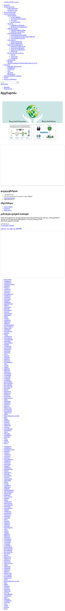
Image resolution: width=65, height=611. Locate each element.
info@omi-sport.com (9, 198)
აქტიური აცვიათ (12, 28)
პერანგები (14, 58)
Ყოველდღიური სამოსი (15, 53)
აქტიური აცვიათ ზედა (18, 32)
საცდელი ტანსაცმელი (18, 49)
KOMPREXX (11, 68)
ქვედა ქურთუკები (16, 41)
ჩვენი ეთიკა (8, 210)
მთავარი (7, 5)
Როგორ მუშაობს (10, 12)
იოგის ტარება (11, 15)
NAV (8, 71)
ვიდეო (6, 77)
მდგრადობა (11, 74)
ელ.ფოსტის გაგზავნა (7, 225)
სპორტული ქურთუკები (18, 46)
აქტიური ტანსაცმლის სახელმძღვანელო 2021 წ (22, 63)
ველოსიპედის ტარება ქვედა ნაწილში (23, 36)
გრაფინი (10, 72)
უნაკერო (10, 23)
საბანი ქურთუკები (16, 43)
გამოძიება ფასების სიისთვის (10, 221)
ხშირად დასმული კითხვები (12, 76)
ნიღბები (10, 61)
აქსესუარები (11, 60)
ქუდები (13, 55)
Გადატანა (14, 56)
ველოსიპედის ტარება (14, 33)
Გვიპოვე (7, 208)
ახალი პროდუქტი (9, 14)
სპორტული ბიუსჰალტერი (19, 27)
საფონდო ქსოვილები (14, 66)
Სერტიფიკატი (12, 10)
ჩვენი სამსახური (12, 8)
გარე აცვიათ (11, 40)
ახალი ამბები (8, 207)
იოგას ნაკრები (15, 22)
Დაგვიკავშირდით (10, 79)
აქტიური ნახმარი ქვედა (18, 30)
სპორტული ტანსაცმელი (15, 45)
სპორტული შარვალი (17, 48)
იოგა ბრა (14, 20)
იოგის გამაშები (16, 17)
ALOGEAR (10, 69)
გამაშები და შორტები (18, 25)
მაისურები (14, 51)
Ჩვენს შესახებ (9, 7)
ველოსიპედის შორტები (18, 19)
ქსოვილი (7, 65)
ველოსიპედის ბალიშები (18, 35)
